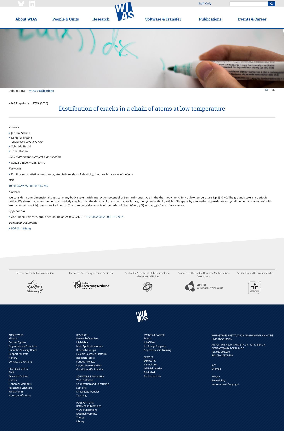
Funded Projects (85, 361)
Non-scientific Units (20, 395)
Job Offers (149, 342)
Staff (11, 372)
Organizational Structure (23, 346)
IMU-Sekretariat (153, 368)
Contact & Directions (20, 361)
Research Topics (85, 357)
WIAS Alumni (16, 391)
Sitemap (216, 368)
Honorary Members (20, 384)
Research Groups (86, 350)
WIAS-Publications (41, 90)
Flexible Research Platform (91, 354)
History (13, 357)
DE (267, 90)
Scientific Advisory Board (23, 350)
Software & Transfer (163, 18)
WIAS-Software (84, 380)
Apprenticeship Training (157, 350)
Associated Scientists (20, 387)
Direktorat (150, 360)
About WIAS (26, 18)
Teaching (81, 395)
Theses (80, 417)
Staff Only (204, 3)
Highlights (82, 342)
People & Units (65, 18)
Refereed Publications (88, 406)
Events (148, 338)
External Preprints (86, 413)
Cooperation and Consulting (92, 384)
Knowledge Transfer (87, 391)
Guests (13, 380)
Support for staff (18, 354)
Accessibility (218, 380)
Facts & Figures (17, 342)
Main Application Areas (89, 346)
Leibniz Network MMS (89, 365)
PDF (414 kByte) (21, 228)
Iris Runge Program (155, 346)
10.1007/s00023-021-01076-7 (104, 217)
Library (80, 421)
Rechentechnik (152, 376)
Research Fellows (18, 376)
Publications (210, 18)
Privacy (216, 376)
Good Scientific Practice (89, 369)
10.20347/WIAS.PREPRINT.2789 (28, 186)
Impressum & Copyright (225, 384)
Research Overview (87, 338)
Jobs (214, 365)
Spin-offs (81, 387)
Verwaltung (150, 364)
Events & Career (252, 18)
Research (101, 18)
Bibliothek (150, 372)
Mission (13, 338)
